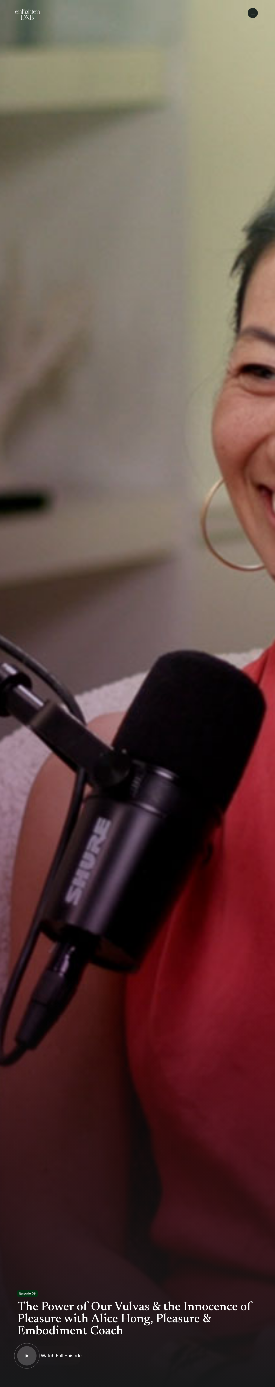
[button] (254, 13)
